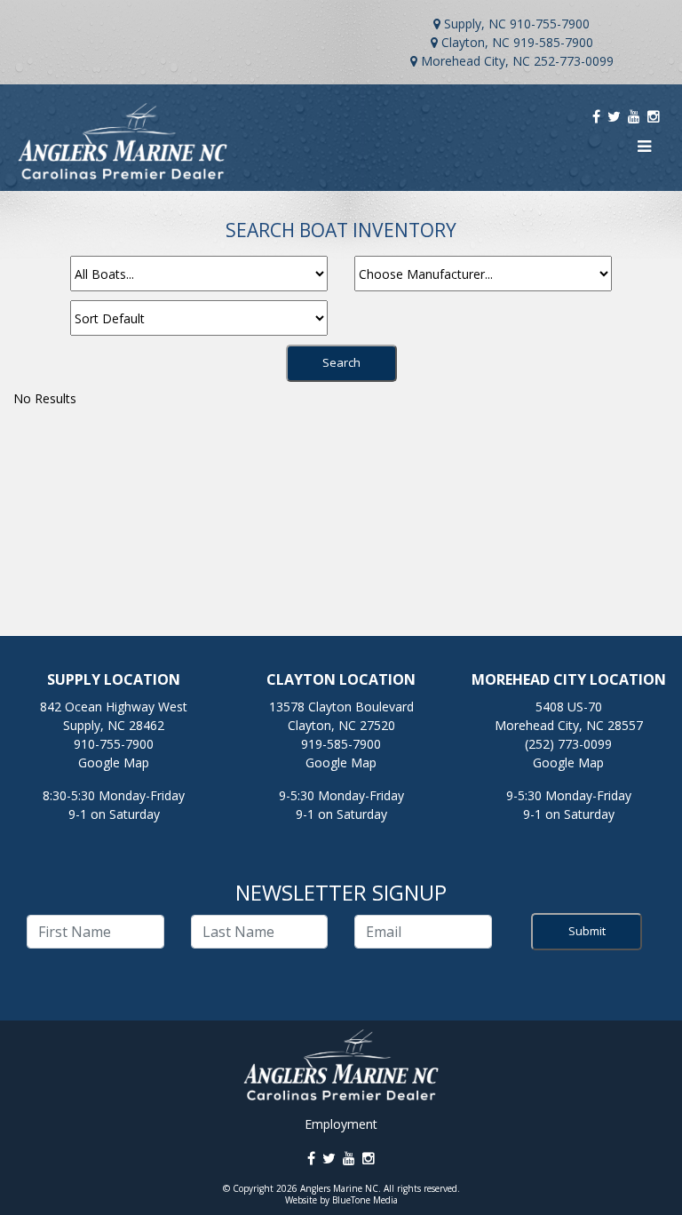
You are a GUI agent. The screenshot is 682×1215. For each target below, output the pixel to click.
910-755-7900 (550, 23)
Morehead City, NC (475, 60)
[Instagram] (654, 116)
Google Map (113, 762)
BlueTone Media (365, 1200)
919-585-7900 (553, 42)
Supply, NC (475, 23)
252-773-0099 (574, 60)
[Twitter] (614, 116)
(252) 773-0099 (568, 743)
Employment (341, 1124)
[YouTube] (634, 116)
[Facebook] (596, 116)
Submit (587, 931)
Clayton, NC (475, 42)
